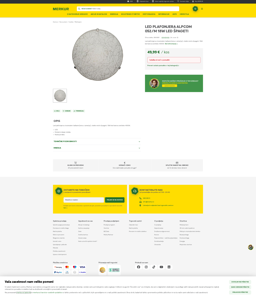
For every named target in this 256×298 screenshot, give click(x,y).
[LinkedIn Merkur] (169, 267)
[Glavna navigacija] (202, 8)
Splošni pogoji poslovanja (61, 225)
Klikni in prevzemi (76, 165)
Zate (174, 14)
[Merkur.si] (61, 9)
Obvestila (184, 14)
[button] (97, 54)
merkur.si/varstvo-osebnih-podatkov (48, 293)
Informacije (163, 14)
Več (65, 208)
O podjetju (157, 225)
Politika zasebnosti (59, 251)
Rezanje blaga (184, 234)
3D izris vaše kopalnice (187, 228)
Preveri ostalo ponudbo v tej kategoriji (162, 65)
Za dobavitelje (159, 241)
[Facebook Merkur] (138, 267)
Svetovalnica (149, 14)
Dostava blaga (184, 238)
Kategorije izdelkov (78, 14)
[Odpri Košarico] (195, 8)
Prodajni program (109, 225)
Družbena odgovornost (162, 231)
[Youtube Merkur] (161, 267)
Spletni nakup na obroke (177, 165)
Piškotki (55, 248)
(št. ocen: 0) (174, 37)
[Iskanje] (79, 8)
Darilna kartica (83, 234)
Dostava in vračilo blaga (61, 228)
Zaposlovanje (158, 228)
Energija (114, 14)
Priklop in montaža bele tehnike (190, 231)
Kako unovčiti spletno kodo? (87, 241)
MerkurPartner (108, 234)
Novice (156, 234)
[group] (60, 96)
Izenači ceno (124, 165)
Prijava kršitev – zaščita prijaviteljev (166, 238)
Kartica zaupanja (83, 228)
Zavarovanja (82, 238)
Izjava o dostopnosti (59, 254)
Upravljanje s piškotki (60, 244)
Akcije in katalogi (99, 14)
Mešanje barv (184, 225)
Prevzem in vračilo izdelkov (137, 231)
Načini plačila (57, 231)
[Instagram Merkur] (146, 267)
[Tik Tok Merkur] (153, 267)
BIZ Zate (106, 231)
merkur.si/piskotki (23, 293)
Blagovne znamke (59, 238)
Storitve (106, 228)
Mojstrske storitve (130, 14)
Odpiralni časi (133, 225)
